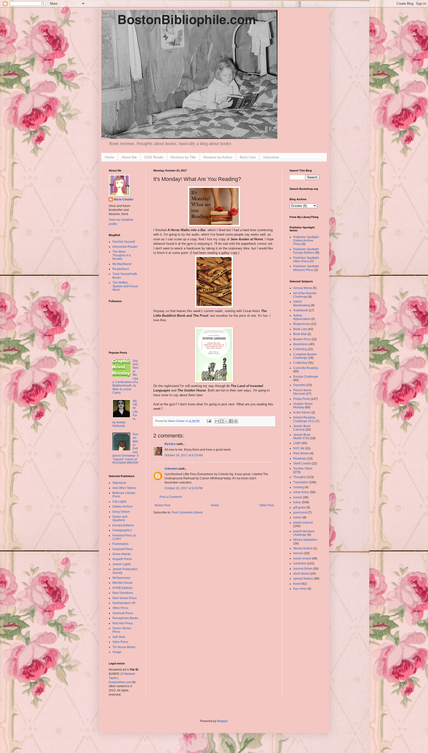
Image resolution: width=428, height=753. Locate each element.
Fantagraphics (122, 530)
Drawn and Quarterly (119, 518)
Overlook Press (122, 613)
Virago (116, 652)
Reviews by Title (183, 157)
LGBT (297, 443)
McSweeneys (121, 578)
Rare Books (301, 453)
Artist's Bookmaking (301, 303)
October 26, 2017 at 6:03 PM (183, 488)
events (297, 497)
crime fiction (301, 492)
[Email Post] (209, 420)
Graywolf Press (122, 549)
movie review (302, 558)
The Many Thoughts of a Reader (121, 255)
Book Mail (300, 334)
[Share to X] (226, 421)
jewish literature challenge (304, 533)
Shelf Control (302, 463)
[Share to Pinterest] (235, 421)
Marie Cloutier (124, 199)
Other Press (120, 608)
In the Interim (302, 412)
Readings (299, 458)
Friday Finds (301, 399)
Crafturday (300, 362)
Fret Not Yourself (123, 241)
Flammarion (120, 544)
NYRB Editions (122, 588)
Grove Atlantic (121, 554)
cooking (298, 487)
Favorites (299, 385)
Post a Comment (171, 497)
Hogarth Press (122, 559)
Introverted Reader (125, 246)
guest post (300, 512)
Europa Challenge (305, 376)
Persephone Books (125, 618)
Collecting (300, 349)
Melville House (122, 582)
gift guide (299, 507)
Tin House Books (123, 647)
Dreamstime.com (120, 682)
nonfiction (299, 563)
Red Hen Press (122, 623)
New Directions (122, 593)
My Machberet (122, 264)
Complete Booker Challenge (305, 356)
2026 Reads (153, 157)
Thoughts (299, 477)
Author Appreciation (301, 317)
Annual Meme (302, 288)
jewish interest (303, 522)
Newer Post (162, 505)
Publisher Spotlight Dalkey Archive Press (306, 240)
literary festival (303, 548)
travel (297, 583)
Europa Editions (123, 525)
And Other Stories (124, 488)
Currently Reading (305, 368)
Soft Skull (118, 637)
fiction (297, 502)
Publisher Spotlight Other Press (306, 259)
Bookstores (300, 344)
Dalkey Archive (122, 506)
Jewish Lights (121, 564)
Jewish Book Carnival (301, 427)
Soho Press (120, 642)
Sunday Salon (302, 468)
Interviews (271, 157)
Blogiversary (301, 324)
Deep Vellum (121, 511)
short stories (301, 573)
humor (297, 517)
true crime (300, 588)
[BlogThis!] (221, 421)
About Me (129, 157)
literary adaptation (305, 539)
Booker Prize (302, 339)
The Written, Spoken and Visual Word (125, 286)
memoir (298, 553)
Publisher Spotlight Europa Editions (306, 250)
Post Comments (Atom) (187, 512)
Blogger (222, 721)
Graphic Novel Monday (303, 405)
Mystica (170, 444)
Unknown (171, 468)
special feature (303, 578)
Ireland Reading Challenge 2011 (304, 419)
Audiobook (300, 310)
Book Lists (248, 157)
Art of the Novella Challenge (304, 294)
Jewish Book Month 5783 (301, 436)
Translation (300, 482)
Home (109, 157)
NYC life (298, 448)
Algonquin (119, 483)
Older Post (266, 505)
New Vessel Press (124, 598)
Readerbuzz (120, 269)
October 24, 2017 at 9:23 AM (183, 455)
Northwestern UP (123, 603)
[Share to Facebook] (231, 421)
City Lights (119, 501)
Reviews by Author (217, 157)
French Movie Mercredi (302, 392)
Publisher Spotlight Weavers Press (306, 268)
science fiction (302, 568)
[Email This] (216, 421)
